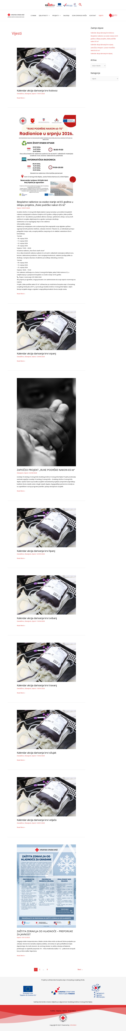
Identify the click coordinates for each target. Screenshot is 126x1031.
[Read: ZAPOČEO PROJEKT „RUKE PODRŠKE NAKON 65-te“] (46, 422)
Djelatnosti (43, 15)
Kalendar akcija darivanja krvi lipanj (36, 551)
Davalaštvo (20, 93)
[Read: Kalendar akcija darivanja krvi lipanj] (46, 527)
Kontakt (92, 15)
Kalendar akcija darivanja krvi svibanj (37, 618)
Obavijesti (28, 93)
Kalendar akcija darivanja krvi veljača (36, 820)
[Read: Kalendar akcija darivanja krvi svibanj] (46, 595)
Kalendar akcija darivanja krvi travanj (37, 685)
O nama (33, 15)
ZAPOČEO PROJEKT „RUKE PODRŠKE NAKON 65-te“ (46, 469)
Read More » (21, 98)
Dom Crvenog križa (79, 15)
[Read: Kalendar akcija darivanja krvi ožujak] (46, 729)
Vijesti (101, 15)
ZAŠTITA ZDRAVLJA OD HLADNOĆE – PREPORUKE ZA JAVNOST (45, 933)
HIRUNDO (73, 1025)
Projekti (55, 15)
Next (80, 969)
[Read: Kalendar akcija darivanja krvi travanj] (46, 662)
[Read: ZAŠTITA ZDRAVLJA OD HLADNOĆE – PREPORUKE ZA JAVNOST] (46, 886)
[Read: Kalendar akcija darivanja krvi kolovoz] (46, 67)
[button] (80, 5)
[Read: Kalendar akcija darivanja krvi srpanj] (46, 330)
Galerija (66, 15)
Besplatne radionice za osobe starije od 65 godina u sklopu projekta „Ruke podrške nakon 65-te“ (45, 203)
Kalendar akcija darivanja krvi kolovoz (37, 90)
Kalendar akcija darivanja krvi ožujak (36, 752)
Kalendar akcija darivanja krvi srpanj (36, 353)
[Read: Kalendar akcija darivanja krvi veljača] (46, 796)
